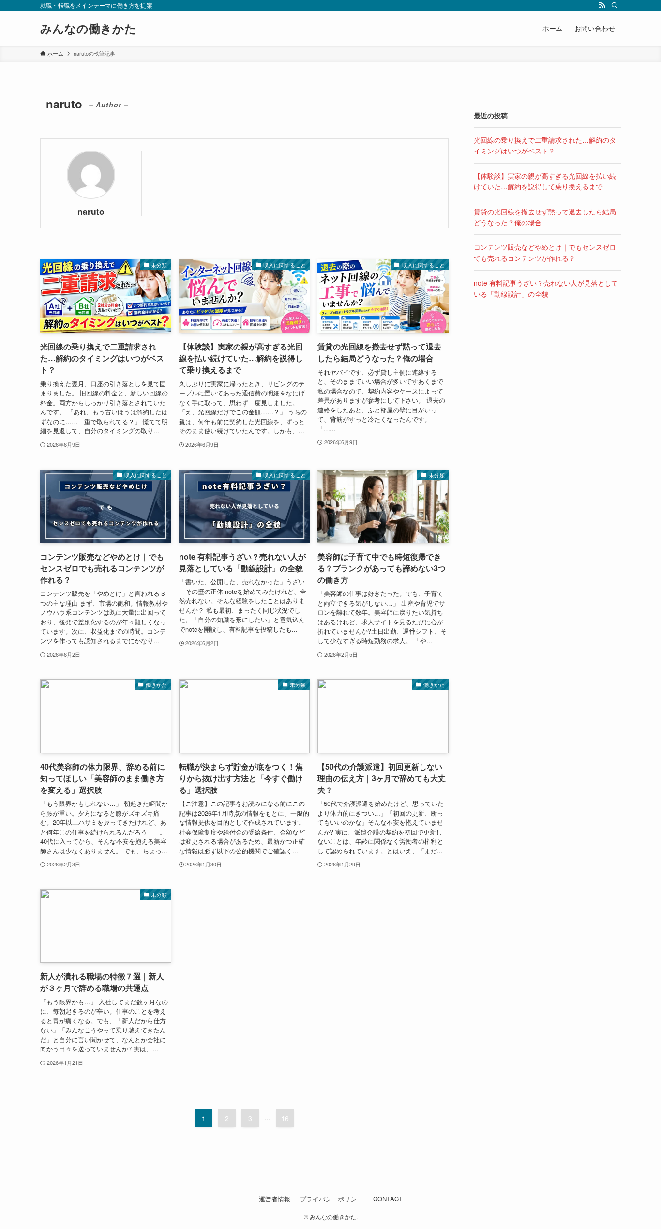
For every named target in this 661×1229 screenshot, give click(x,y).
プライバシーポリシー (331, 1198)
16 (285, 1118)
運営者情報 (274, 1198)
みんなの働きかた (88, 28)
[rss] (602, 5)
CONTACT (388, 1198)
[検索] (614, 5)
